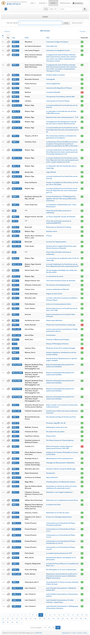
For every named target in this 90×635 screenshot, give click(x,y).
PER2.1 (15, 325)
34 (63, 618)
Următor (83, 31)
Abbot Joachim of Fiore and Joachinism (59, 458)
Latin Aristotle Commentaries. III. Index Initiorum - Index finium (60, 601)
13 (54, 615)
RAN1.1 (15, 458)
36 (72, 618)
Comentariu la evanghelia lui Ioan (58, 50)
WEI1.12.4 (17, 150)
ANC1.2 (15, 285)
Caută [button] (52, 3)
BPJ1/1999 (17, 364)
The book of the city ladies (55, 432)
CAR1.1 (15, 308)
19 (82, 615)
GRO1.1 (15, 473)
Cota (13, 38)
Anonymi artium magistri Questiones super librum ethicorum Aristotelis (61, 247)
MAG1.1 (15, 482)
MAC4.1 (15, 42)
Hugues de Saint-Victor (54, 294)
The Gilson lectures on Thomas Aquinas (60, 440)
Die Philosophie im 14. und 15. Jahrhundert (61, 570)
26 (26, 618)
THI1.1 (15, 136)
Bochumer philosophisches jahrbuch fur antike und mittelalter (60, 366)
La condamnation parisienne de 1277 (59, 553)
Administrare (65, 3)
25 (21, 618)
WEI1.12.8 (17, 264)
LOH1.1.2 (16, 594)
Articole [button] (42, 3)
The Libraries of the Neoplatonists (58, 285)
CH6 (14, 211)
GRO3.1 (15, 142)
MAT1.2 (15, 75)
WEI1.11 (16, 276)
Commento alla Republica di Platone (59, 88)
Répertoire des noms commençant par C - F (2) (62, 117)
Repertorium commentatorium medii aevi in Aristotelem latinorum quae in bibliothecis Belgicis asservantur (61, 576)
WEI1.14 (16, 122)
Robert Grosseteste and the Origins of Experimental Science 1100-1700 (59, 447)
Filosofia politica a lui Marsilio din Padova (60, 482)
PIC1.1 (15, 553)
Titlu (47, 38)
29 (40, 618)
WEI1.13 (16, 111)
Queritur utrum (51, 231)
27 (31, 618)
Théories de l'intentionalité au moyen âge (60, 325)
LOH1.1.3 (16, 600)
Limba (46, 9)
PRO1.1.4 (16, 541)
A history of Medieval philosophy (57, 339)
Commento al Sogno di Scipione (57, 42)
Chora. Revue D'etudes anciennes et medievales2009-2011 (58, 222)
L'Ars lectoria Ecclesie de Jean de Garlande (60, 281)
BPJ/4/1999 (17, 373)
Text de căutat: (12, 23)
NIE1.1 (15, 463)
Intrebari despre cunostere (55, 75)
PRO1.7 (15, 88)
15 (63, 615)
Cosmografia (50, 79)
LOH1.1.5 (16, 606)
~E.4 (14, 344)
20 (86, 615)
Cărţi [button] (32, 3)
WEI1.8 (15, 258)
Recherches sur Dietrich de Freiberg (58, 227)
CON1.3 (15, 320)
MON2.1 (15, 352)
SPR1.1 (15, 172)
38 (81, 618)
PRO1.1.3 (16, 535)
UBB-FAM (38, 633)
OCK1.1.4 (16, 477)
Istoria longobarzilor (53, 84)
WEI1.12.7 (17, 188)
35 (67, 618)
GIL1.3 (15, 440)
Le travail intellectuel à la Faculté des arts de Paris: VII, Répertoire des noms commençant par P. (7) (61, 190)
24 (17, 618)
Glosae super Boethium (54, 320)
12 (50, 615)
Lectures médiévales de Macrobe (57, 289)
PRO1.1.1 (16, 523)
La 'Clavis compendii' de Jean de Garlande (60, 217)
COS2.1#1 (16, 246)
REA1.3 (15, 65)
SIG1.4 (15, 486)
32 (53, 618)
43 (17, 622)
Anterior (6, 31)
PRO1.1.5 (16, 547)
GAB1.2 (15, 46)
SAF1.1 (15, 500)
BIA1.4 (15, 227)
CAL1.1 (15, 101)
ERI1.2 (15, 50)
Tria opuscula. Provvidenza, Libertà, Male (60, 97)
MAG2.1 (15, 505)
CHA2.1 (15, 564)
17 (73, 615)
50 (53, 628)
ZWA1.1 (15, 582)
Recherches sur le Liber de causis (57, 513)
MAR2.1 (15, 298)
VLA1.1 (15, 358)
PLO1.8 (15, 423)
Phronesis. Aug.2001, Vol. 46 (55, 423)
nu (82, 92)
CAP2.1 (15, 436)
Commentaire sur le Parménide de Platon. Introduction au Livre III (60, 542)
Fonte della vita (51, 46)
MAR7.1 (15, 217)
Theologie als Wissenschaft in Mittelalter (60, 463)
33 (58, 618)
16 (68, 615)
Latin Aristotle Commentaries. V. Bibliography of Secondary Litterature (62, 607)
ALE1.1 (15, 405)
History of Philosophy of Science (57, 344)
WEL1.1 (15, 557)
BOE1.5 (15, 92)
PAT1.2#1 (16, 574)
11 (45, 615)
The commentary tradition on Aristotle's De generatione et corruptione (61, 137)
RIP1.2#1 (16, 329)
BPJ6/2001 (17, 381)
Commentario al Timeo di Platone (58, 101)
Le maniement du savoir (54, 276)
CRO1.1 (15, 446)
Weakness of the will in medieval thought (60, 348)
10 (41, 615)
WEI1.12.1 (17, 105)
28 (35, 618)
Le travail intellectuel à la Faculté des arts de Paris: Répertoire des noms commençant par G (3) (62, 130)
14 (59, 615)
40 (3, 622)
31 (49, 618)
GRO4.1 (15, 182)
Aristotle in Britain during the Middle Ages (61, 469)
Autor (27, 38)
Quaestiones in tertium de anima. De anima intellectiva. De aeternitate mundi (61, 487)
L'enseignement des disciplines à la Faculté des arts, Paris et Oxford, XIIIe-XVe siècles (61, 123)
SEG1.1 (15, 517)
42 (12, 622)
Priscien (49, 236)
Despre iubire (51, 436)
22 (8, 618)
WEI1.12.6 (17, 176)
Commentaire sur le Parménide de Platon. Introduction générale (60, 524)
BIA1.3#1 (16, 242)
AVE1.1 (15, 314)
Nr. (3, 36)
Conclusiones (50, 335)
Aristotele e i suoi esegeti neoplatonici (59, 492)
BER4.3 (15, 79)
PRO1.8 (15, 97)
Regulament (66, 633)
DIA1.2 (15, 84)
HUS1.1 (15, 339)
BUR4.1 (15, 196)
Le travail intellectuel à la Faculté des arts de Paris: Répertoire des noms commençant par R (62, 265)
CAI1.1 (15, 289)
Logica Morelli (51, 172)
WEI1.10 (16, 231)
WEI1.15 (16, 166)
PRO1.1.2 (16, 529)
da (82, 42)
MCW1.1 (15, 427)
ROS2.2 (15, 270)
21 (3, 618)
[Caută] (84, 9)
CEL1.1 (15, 492)
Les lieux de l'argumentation (56, 242)
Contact (73, 633)
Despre (80, 633)
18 (77, 615)
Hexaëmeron (50, 473)
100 (58, 628)
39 (85, 618)
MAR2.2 (15, 469)
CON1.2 (15, 452)
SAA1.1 (15, 348)
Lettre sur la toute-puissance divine (58, 304)
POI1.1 (15, 294)
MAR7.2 (15, 281)
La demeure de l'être (53, 505)
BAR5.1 (15, 236)
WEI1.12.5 (17, 158)
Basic (85, 633)
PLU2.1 (15, 570)
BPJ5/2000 (17, 397)
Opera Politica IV (52, 477)
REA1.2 (15, 55)
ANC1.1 (15, 513)
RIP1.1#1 (16, 335)
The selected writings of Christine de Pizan (61, 417)
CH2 (14, 252)
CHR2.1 (15, 417)
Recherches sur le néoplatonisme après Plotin (62, 500)
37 (76, 618)
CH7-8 (15, 221)
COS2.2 (15, 205)
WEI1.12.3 (17, 128)
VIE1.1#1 (16, 411)
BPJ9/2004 (17, 389)
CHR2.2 (15, 432)
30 (44, 618)
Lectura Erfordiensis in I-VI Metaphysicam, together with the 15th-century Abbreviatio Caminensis (61, 198)
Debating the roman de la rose (56, 427)
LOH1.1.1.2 (17, 588)
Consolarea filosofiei (53, 92)
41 (8, 622)
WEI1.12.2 (17, 117)
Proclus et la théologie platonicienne (59, 517)
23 (12, 618)
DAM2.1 (15, 304)
